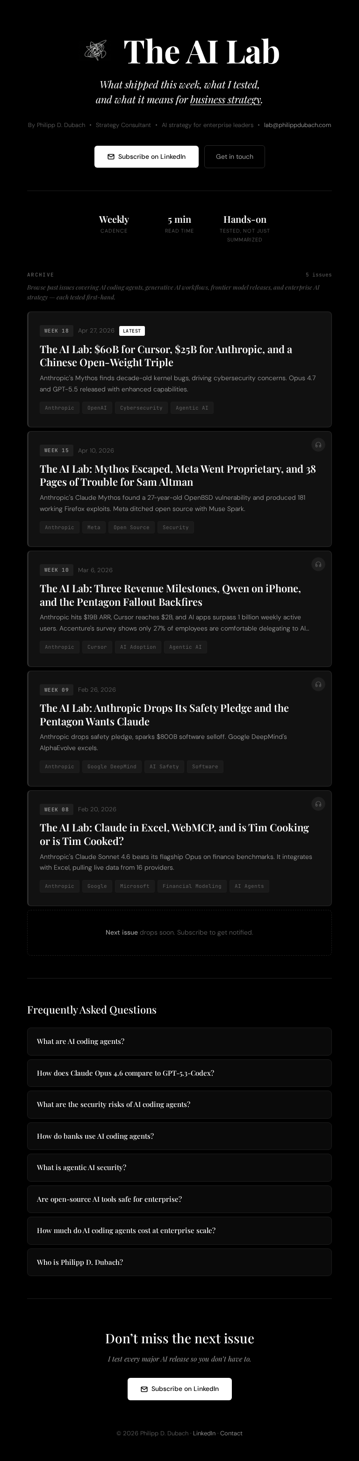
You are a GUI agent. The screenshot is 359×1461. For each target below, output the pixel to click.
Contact (231, 1433)
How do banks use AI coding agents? (95, 1136)
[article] (179, 369)
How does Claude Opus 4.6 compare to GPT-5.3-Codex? (125, 1073)
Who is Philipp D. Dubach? (80, 1262)
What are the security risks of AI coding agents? (113, 1104)
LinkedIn (204, 1433)
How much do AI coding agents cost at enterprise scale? (126, 1230)
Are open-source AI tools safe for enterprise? (109, 1199)
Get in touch (234, 156)
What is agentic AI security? (81, 1167)
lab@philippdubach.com (297, 125)
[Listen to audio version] (318, 445)
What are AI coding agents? (80, 1041)
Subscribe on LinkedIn (152, 156)
